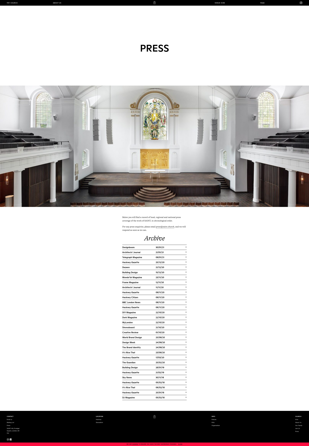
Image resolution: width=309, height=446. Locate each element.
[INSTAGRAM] (8, 439)
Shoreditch (99, 422)
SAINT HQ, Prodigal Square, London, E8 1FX (13, 430)
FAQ (213, 422)
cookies (135, 444)
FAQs (262, 3)
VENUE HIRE (220, 3)
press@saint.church (165, 227)
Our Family (298, 425)
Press (8, 425)
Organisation (216, 425)
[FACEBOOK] (11, 439)
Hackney (98, 419)
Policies (214, 419)
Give (296, 419)
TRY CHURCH (12, 3)
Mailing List (10, 422)
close (180, 444)
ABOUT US (57, 3)
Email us (9, 419)
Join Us (297, 428)
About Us (298, 422)
